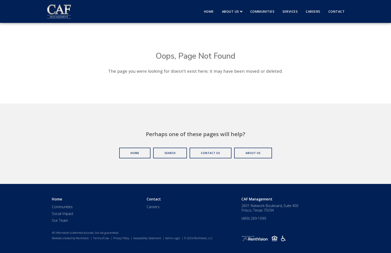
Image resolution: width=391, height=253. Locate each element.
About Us (230, 11)
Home (209, 11)
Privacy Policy (121, 238)
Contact (336, 11)
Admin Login (172, 238)
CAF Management (256, 199)
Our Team (60, 220)
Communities (262, 11)
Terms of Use (101, 238)
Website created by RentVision (70, 238)
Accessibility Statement (147, 238)
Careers (313, 11)
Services (290, 11)
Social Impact (62, 213)
